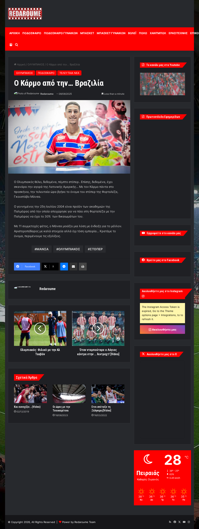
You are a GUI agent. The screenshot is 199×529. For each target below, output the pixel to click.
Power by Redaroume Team (78, 522)
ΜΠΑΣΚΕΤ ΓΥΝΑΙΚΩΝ (111, 33)
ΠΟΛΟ (143, 33)
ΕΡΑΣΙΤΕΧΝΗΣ (178, 33)
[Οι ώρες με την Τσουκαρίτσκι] (69, 393)
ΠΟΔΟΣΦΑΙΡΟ (31, 33)
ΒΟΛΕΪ (132, 33)
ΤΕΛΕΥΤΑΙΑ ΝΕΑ (69, 72)
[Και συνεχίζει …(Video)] (30, 393)
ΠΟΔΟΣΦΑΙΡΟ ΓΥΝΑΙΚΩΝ (61, 33)
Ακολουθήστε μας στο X (162, 354)
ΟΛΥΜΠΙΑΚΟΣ (36, 64)
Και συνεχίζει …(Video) (27, 406)
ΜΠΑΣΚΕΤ (87, 33)
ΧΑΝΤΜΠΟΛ (158, 33)
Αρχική (20, 64)
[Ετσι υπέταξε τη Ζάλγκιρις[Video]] (108, 393)
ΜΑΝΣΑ (43, 249)
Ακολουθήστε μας (163, 329)
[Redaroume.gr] (25, 14)
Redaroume (46, 93)
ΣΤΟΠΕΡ (96, 249)
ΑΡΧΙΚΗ (14, 33)
